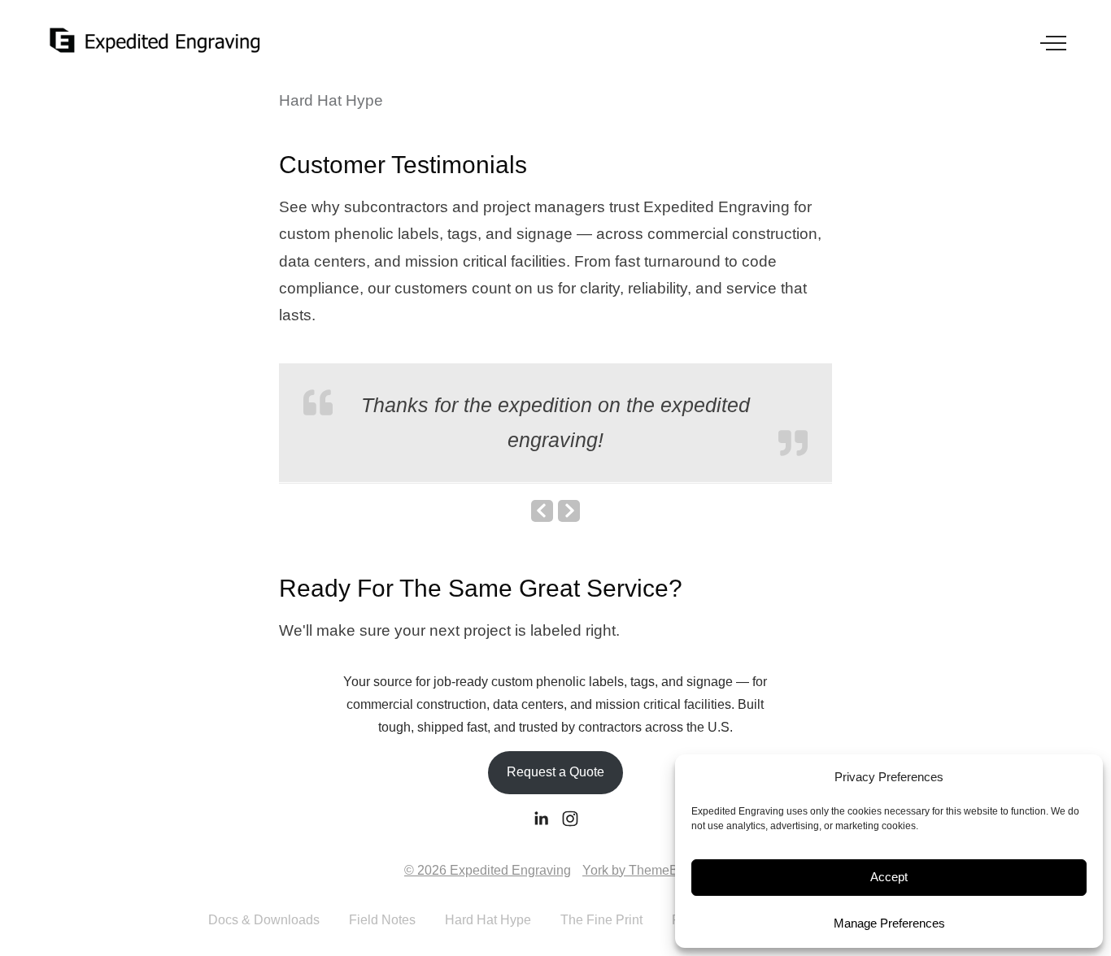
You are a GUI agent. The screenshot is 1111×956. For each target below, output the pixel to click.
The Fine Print (601, 920)
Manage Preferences (889, 923)
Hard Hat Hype (488, 920)
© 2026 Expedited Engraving (487, 870)
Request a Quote (555, 772)
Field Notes (382, 920)
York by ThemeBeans (644, 870)
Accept (889, 877)
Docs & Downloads (264, 920)
